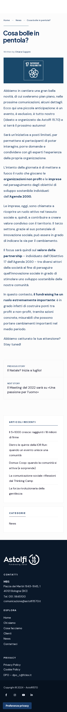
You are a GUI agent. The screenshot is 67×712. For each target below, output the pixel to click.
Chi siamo (10, 623)
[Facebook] (7, 695)
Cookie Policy (12, 669)
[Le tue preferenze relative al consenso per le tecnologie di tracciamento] (17, 705)
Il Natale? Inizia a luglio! (24, 368)
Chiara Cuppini (23, 51)
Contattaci (10, 644)
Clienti (7, 633)
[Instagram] (15, 695)
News (18, 20)
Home (7, 20)
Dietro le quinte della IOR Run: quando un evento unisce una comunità (28, 450)
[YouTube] (23, 695)
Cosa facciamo (13, 628)
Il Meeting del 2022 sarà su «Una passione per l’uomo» (31, 388)
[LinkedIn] (32, 695)
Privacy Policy (12, 665)
